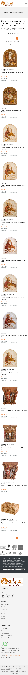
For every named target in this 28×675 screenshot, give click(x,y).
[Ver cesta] (24, 4)
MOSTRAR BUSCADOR (14, 33)
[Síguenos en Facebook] (3, 596)
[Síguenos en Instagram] (8, 596)
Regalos (3, 618)
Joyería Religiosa (5, 604)
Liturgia (3, 611)
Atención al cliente (5, 633)
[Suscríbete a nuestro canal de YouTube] (12, 596)
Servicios (3, 631)
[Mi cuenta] (21, 4)
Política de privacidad (6, 635)
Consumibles (4, 621)
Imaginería (4, 609)
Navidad (3, 616)
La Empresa (4, 628)
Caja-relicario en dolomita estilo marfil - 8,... (13, 523)
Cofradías (3, 614)
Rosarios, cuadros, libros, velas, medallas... (14, 12)
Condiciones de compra (7, 638)
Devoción (3, 606)
